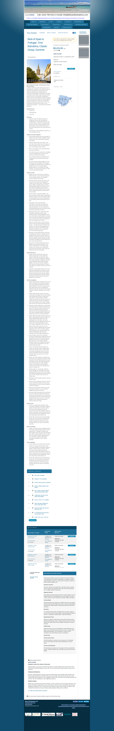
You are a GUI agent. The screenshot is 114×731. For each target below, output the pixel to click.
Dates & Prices (51, 32)
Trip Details (32, 33)
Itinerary (42, 32)
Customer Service (67, 27)
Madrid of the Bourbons (41, 479)
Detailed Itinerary (32, 520)
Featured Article (56, 24)
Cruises (51, 21)
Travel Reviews (46, 27)
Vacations (59, 21)
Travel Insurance (45, 24)
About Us (56, 27)
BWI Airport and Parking (81, 24)
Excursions (67, 21)
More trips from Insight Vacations (38, 690)
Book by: (57, 538)
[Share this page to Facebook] (73, 33)
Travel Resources (68, 24)
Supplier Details (63, 32)
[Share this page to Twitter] (75, 33)
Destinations (42, 21)
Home (33, 21)
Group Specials (78, 21)
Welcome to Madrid (39, 475)
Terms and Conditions (32, 24)
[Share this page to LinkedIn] (81, 701)
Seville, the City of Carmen (42, 499)
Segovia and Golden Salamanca (43, 482)
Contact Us (71, 68)
